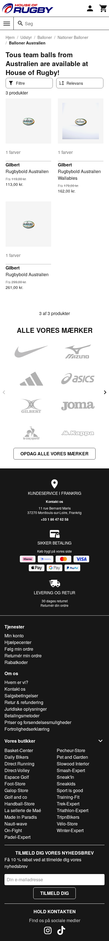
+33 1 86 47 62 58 (54, 519)
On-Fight (13, 830)
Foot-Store (14, 783)
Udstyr (26, 37)
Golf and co (15, 797)
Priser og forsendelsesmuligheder (37, 722)
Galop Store (16, 790)
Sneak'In (65, 777)
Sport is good (70, 790)
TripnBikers (68, 817)
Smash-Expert (71, 770)
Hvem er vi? (16, 682)
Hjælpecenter (17, 642)
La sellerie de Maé (22, 810)
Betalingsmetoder (21, 715)
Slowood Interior (73, 763)
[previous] (4, 392)
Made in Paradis (20, 817)
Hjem (10, 37)
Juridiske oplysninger (25, 709)
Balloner (44, 37)
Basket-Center (18, 750)
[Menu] (6, 23)
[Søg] (20, 23)
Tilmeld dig (54, 893)
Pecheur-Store (71, 750)
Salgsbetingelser (21, 695)
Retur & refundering (23, 702)
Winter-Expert (70, 830)
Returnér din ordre (54, 605)
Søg (29, 23)
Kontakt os (54, 501)
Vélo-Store (67, 823)
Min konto (14, 635)
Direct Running (19, 763)
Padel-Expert (17, 837)
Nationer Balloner (73, 37)
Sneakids (66, 783)
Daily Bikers (16, 757)
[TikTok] (61, 931)
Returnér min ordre (23, 655)
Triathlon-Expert (72, 810)
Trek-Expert (68, 803)
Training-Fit (68, 797)
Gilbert (13, 164)
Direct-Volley (17, 770)
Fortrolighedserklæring (26, 729)
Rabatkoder (16, 662)
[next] (105, 392)
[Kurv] (103, 8)
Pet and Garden (72, 757)
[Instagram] (47, 931)
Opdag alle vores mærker (54, 453)
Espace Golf (16, 777)
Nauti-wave (15, 823)
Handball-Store (19, 803)
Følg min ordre (18, 649)
